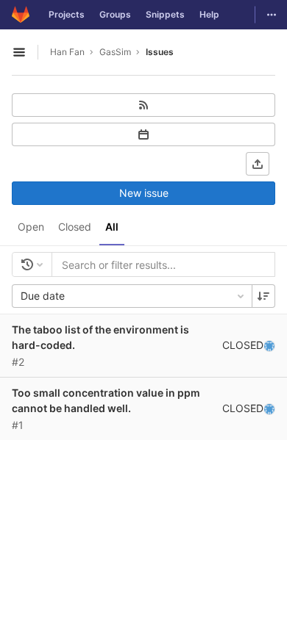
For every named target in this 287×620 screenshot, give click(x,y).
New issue (144, 193)
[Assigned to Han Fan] (269, 345)
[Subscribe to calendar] (143, 134)
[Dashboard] (20, 15)
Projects (67, 14)
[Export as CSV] (257, 164)
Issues (160, 51)
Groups (115, 14)
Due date (43, 295)
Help (209, 14)
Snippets (165, 14)
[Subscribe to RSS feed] (143, 105)
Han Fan (67, 51)
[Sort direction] (263, 296)
